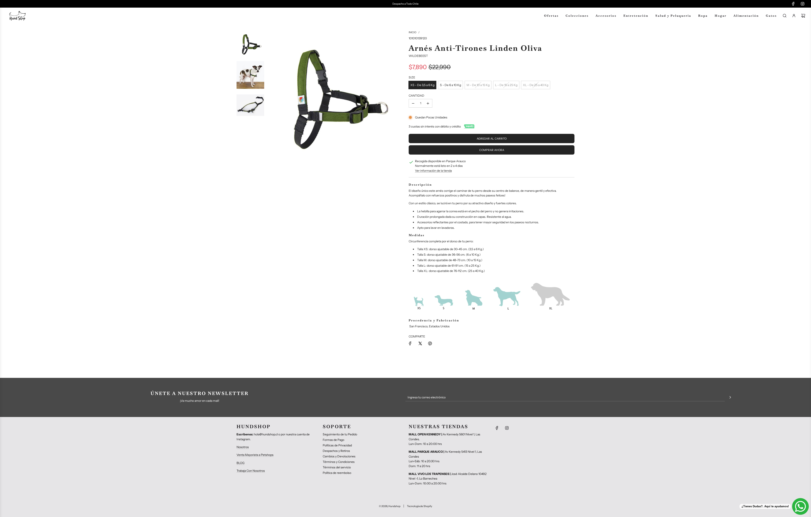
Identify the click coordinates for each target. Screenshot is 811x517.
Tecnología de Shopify (419, 506)
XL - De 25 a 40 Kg (535, 85)
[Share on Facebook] (410, 343)
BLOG (241, 463)
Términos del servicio (337, 467)
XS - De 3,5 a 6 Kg (422, 85)
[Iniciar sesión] (794, 15)
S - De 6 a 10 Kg (450, 85)
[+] (428, 103)
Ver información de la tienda (433, 171)
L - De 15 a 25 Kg (506, 85)
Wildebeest (418, 56)
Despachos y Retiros (336, 451)
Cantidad (416, 95)
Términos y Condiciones (339, 462)
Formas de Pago (333, 440)
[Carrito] (803, 15)
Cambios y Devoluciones (339, 456)
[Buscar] (784, 15)
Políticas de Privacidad (337, 445)
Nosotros (243, 447)
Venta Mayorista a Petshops (255, 455)
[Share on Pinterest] (430, 343)
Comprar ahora (491, 150)
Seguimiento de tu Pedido (340, 434)
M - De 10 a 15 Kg (478, 85)
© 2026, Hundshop (389, 506)
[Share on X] (420, 343)
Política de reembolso (337, 473)
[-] (413, 103)
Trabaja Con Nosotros (251, 471)
